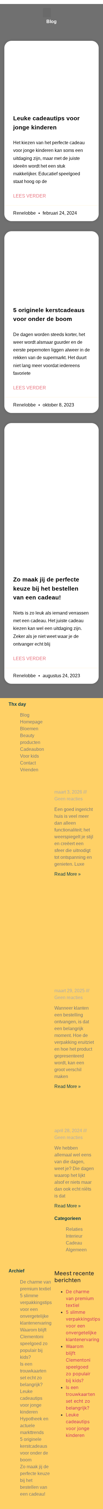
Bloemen (29, 728)
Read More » (67, 874)
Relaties (74, 1229)
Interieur (74, 1236)
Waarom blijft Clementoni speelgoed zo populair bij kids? (33, 1343)
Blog (24, 715)
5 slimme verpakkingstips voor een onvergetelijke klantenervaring (71, 970)
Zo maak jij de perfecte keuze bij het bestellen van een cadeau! (46, 588)
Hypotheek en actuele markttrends (34, 1425)
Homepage (31, 721)
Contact (28, 762)
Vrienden (29, 769)
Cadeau (74, 1242)
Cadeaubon (32, 749)
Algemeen (76, 1249)
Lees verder (29, 196)
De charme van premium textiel (80, 1298)
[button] (47, 12)
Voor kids (29, 756)
